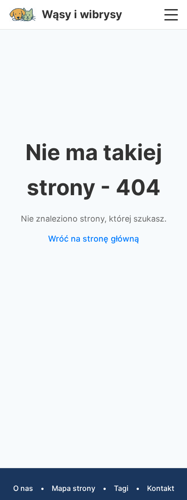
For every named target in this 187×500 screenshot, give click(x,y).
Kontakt (160, 488)
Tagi (121, 488)
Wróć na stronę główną (93, 238)
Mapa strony (73, 488)
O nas (23, 488)
